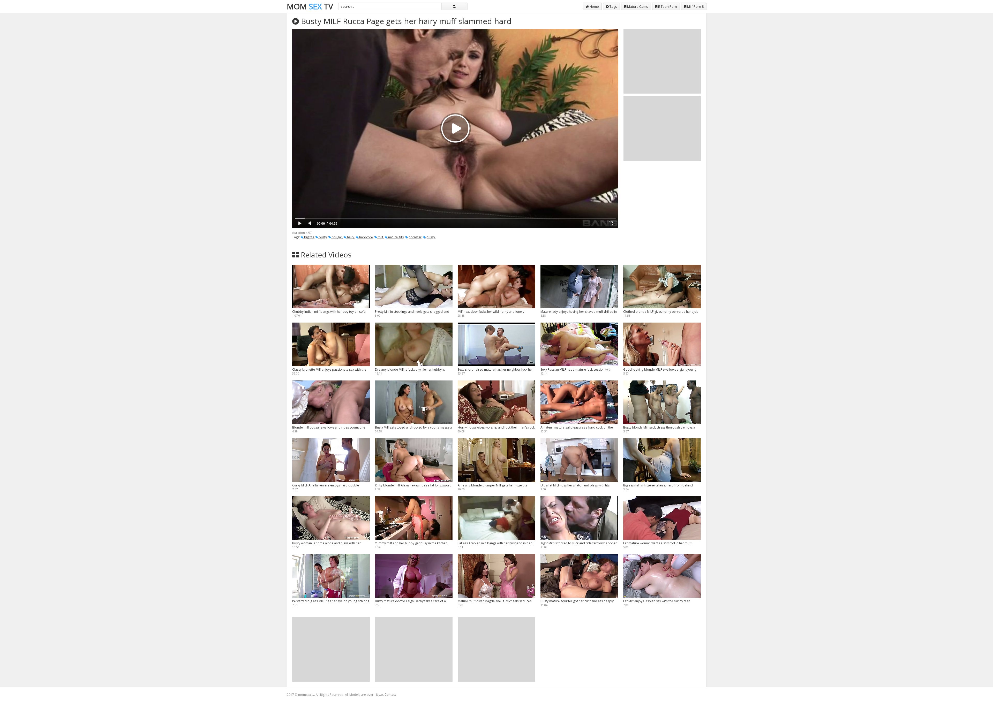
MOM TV (310, 6)
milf (380, 237)
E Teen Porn (667, 6)
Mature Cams (637, 6)
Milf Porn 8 (695, 6)
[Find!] (454, 6)
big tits (308, 237)
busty (322, 237)
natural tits (395, 237)
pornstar (415, 237)
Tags (613, 6)
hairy (350, 237)
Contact (390, 694)
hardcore (365, 237)
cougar (336, 237)
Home (594, 6)
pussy (430, 237)
